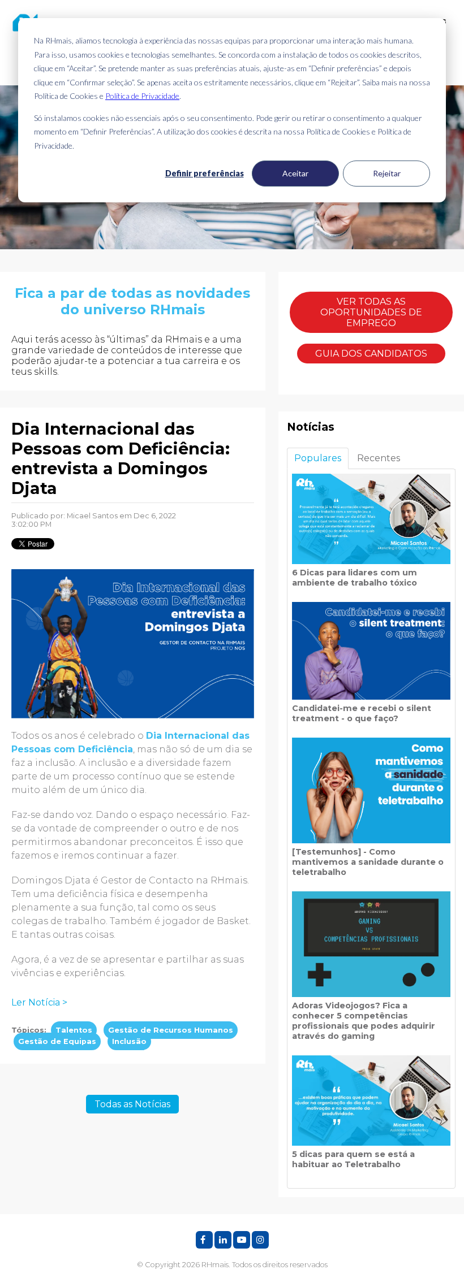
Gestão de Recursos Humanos (170, 1030)
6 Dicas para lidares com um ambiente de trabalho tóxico (354, 577)
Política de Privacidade (142, 96)
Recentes (378, 458)
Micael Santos (92, 516)
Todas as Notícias (132, 1104)
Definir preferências (204, 173)
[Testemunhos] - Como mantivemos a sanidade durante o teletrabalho (368, 862)
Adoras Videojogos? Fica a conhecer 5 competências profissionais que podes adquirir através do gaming (363, 1020)
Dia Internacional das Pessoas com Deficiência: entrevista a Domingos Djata (120, 458)
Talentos (73, 1030)
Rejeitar (387, 173)
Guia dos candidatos (371, 353)
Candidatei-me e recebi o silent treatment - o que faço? (361, 713)
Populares (317, 458)
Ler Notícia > (39, 1002)
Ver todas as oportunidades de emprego (371, 312)
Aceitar (295, 173)
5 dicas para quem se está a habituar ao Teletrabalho (353, 1159)
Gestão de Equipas (57, 1041)
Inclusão (129, 1041)
